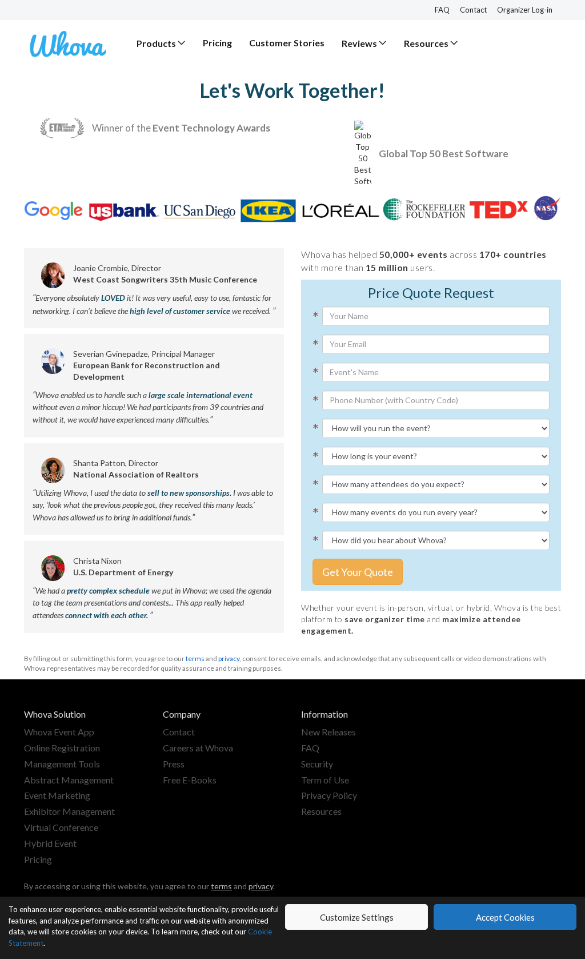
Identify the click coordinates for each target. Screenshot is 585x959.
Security (317, 763)
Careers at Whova (198, 747)
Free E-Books (190, 779)
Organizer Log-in (524, 9)
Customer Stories (286, 42)
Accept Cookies (505, 917)
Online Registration (62, 747)
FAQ (442, 9)
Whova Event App (59, 731)
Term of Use (325, 779)
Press (174, 763)
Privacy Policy (329, 795)
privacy (228, 658)
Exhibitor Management (69, 811)
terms (195, 658)
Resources (321, 811)
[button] (161, 43)
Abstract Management (69, 779)
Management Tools (62, 763)
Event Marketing (57, 795)
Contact (473, 9)
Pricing (217, 42)
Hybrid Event (50, 843)
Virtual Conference (61, 827)
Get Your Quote (357, 572)
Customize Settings (357, 917)
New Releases (328, 731)
